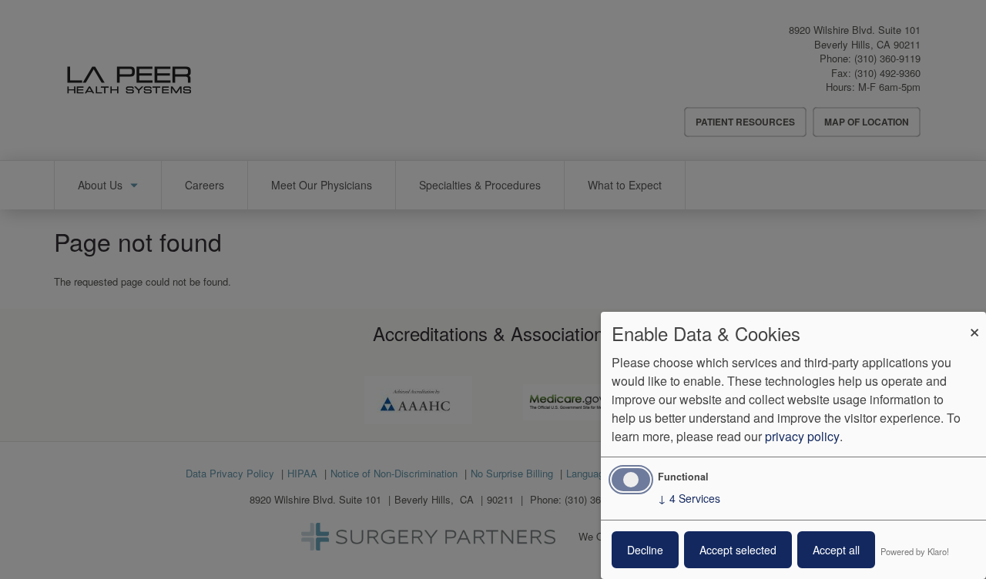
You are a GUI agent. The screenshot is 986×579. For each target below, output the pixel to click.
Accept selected (737, 549)
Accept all (836, 549)
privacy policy (802, 436)
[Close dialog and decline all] (974, 321)
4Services (689, 498)
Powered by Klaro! (914, 551)
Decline (645, 549)
